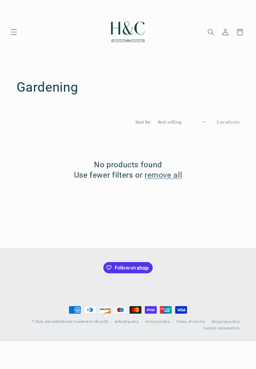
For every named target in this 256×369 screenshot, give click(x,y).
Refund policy (127, 321)
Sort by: (143, 121)
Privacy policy (157, 321)
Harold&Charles (59, 321)
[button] (14, 32)
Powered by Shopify (91, 321)
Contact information (221, 328)
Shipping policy (225, 321)
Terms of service (190, 321)
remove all (163, 174)
